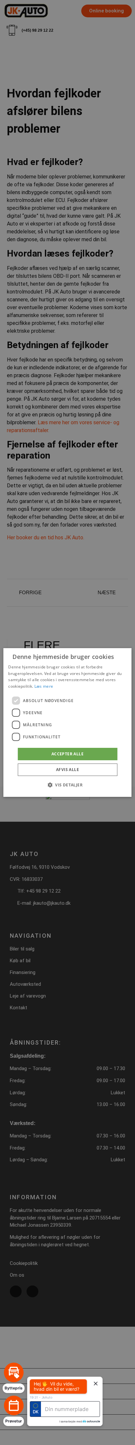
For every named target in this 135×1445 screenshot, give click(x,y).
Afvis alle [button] (67, 769)
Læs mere (43, 686)
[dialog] (67, 722)
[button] (67, 785)
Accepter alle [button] (67, 754)
